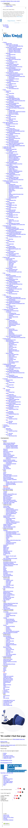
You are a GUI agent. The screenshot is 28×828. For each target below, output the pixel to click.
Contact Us (5, 775)
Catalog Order (6, 3)
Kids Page (8, 274)
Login (7, 27)
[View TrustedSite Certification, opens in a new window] (6, 825)
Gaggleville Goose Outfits (8, 756)
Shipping (5, 777)
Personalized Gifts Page (11, 226)
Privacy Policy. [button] (19, 16)
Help (4, 776)
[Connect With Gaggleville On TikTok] (22, 793)
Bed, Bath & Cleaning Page (12, 123)
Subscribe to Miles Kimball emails (8, 745)
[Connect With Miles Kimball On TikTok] (24, 790)
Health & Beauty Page (11, 339)
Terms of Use (6, 815)
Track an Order (6, 780)
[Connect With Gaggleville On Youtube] (20, 793)
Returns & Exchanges (8, 778)
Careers (5, 783)
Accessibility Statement (6, 1)
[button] (19, 20)
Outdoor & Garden (7, 758)
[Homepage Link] (12, 37)
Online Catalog (9, 6)
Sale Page (8, 389)
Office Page (8, 296)
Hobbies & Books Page (11, 365)
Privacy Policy (6, 816)
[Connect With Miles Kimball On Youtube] (20, 789)
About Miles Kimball (7, 782)
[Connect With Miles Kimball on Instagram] (18, 789)
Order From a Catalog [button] (10, 4)
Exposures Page (9, 379)
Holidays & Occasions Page (12, 182)
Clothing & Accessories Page (12, 310)
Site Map (5, 818)
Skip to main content (15, 1)
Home (4, 754)
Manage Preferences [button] (11, 20)
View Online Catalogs (8, 781)
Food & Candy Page (10, 258)
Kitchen (5, 753)
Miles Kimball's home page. (19, 739)
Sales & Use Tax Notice (8, 817)
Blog (4, 784)
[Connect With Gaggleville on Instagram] (18, 793)
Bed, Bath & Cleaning (8, 755)
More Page (8, 428)
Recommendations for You (6, 760)
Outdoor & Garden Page (11, 149)
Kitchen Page (9, 43)
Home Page (8, 90)
